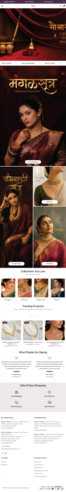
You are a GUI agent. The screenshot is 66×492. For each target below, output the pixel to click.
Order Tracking (38, 465)
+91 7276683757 (5, 446)
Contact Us (4, 465)
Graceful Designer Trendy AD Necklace (33, 343)
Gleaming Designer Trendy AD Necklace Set (11, 343)
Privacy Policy (38, 473)
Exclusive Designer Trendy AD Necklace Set (55, 343)
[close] (64, 2)
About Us (3, 462)
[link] (31, 63)
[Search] (60, 6)
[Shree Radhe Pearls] (33, 6)
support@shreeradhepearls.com (10, 449)
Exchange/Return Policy (41, 470)
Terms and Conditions (40, 476)
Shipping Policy (38, 467)
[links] (33, 116)
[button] (62, 289)
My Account (37, 462)
